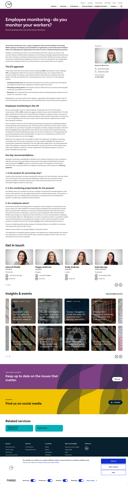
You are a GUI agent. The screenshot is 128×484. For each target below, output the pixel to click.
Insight (31, 136)
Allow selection (113, 467)
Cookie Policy (54, 462)
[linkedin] (86, 448)
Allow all (113, 461)
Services (63, 6)
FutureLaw (74, 6)
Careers (113, 6)
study (33, 112)
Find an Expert (87, 6)
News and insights (71, 443)
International (98, 3)
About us (83, 3)
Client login (107, 3)
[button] (55, 7)
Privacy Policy (42, 462)
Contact (120, 3)
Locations (90, 3)
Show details (91, 480)
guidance (15, 116)
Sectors (53, 6)
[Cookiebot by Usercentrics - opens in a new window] (11, 480)
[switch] (50, 480)
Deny (113, 472)
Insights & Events (100, 6)
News (114, 3)
